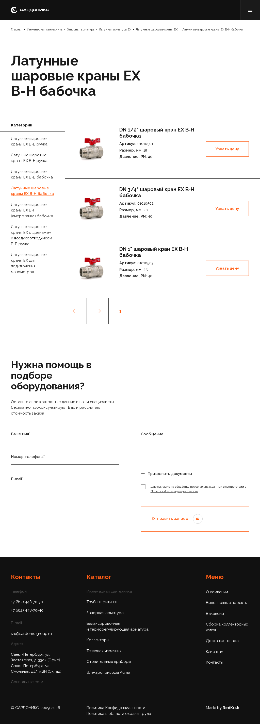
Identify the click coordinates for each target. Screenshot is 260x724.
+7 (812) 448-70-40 (27, 610)
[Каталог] (250, 10)
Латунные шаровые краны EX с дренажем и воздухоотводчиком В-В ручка (31, 235)
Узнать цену (227, 148)
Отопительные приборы (109, 661)
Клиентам (214, 651)
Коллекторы (98, 640)
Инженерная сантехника (44, 29)
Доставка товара (222, 640)
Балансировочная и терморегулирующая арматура (118, 626)
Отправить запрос (170, 518)
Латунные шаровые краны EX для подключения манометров (28, 263)
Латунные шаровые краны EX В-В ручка (29, 141)
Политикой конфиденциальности (174, 491)
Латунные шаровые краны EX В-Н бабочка (212, 29)
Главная (16, 29)
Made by (222, 707)
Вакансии (215, 613)
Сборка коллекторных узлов (227, 627)
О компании (217, 592)
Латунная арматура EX (115, 29)
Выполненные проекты (227, 602)
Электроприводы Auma (108, 672)
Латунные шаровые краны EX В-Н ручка (29, 158)
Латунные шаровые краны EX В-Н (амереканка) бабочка (32, 210)
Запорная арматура (80, 29)
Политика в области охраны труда (119, 713)
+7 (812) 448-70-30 (27, 602)
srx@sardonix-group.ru (31, 633)
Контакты (214, 662)
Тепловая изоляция (104, 651)
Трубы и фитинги (102, 602)
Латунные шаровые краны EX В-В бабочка (32, 174)
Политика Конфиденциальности (116, 707)
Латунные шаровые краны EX (157, 29)
